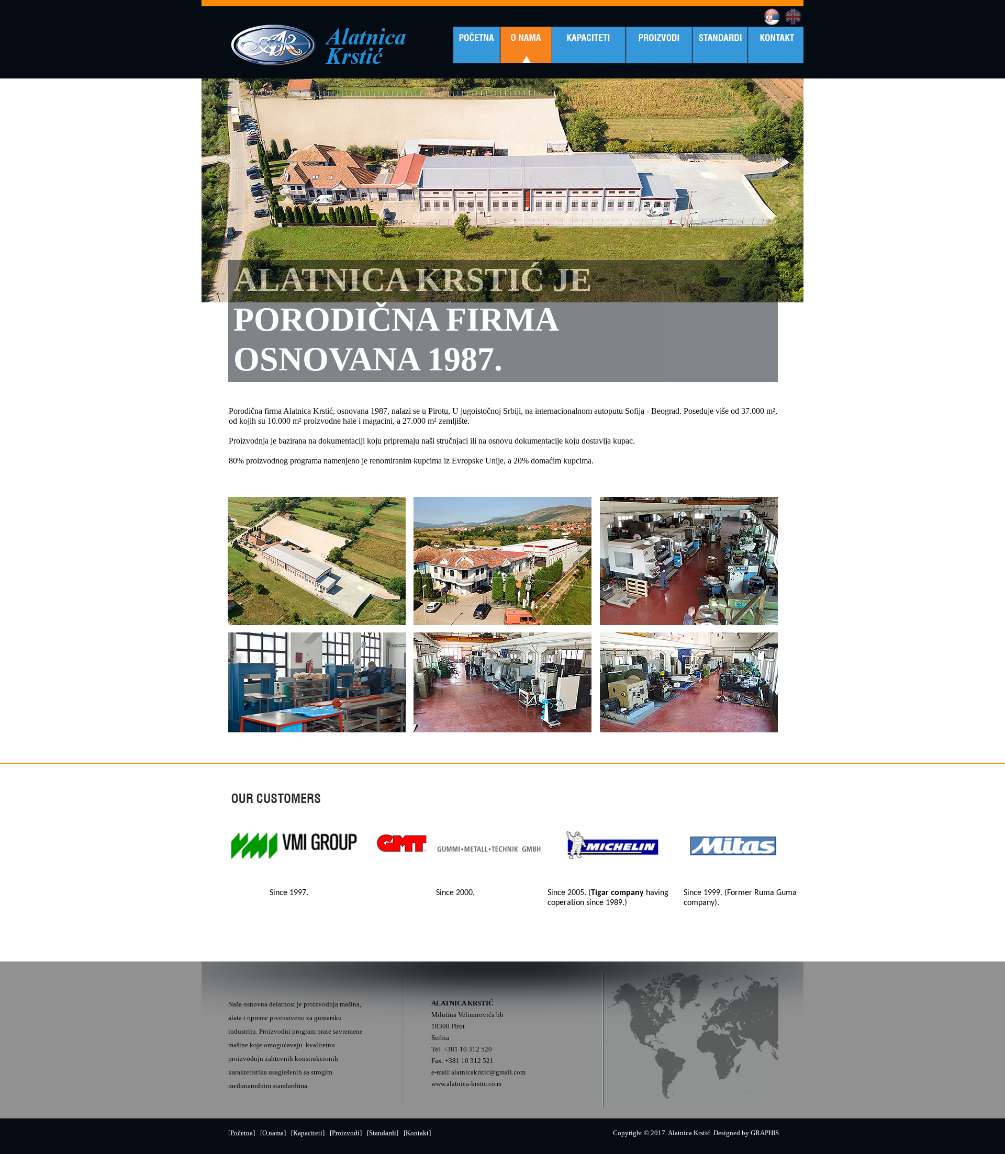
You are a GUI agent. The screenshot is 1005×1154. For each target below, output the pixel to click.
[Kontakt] (417, 1133)
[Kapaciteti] (308, 1133)
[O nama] (273, 1133)
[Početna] (241, 1133)
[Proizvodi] (346, 1133)
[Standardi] (382, 1133)
